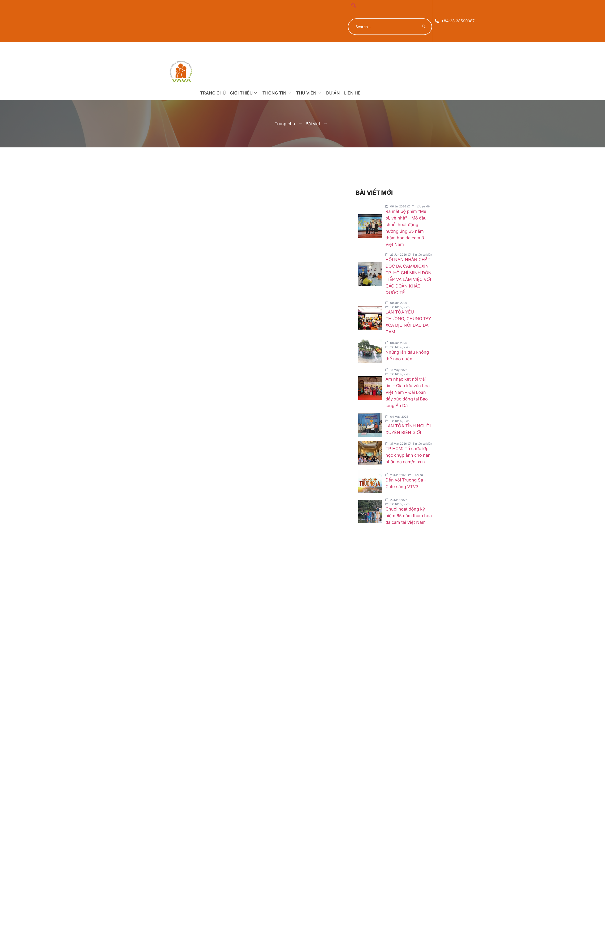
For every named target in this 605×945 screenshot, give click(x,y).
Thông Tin (274, 92)
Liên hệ (352, 92)
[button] (354, 6)
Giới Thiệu (241, 92)
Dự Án (333, 92)
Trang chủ (213, 92)
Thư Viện (306, 92)
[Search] (423, 26)
